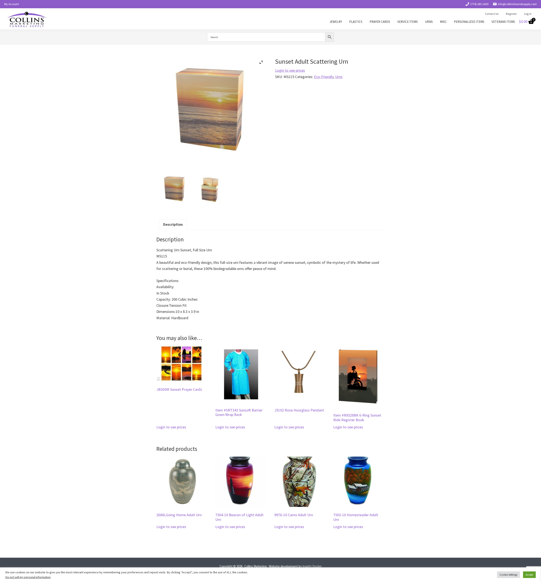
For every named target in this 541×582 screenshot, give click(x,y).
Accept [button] (529, 574)
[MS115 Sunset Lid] (211, 189)
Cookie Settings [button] (508, 574)
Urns (339, 76)
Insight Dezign (312, 566)
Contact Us (492, 14)
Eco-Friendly (323, 76)
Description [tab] (173, 224)
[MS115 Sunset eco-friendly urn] (174, 189)
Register (511, 14)
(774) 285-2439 (479, 4)
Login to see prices (290, 70)
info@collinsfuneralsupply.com (517, 4)
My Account (11, 4)
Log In (527, 14)
